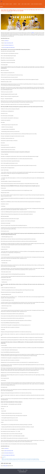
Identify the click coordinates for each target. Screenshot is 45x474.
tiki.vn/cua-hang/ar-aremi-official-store (9, 47)
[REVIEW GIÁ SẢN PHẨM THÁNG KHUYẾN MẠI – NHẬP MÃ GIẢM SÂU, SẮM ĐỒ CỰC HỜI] (1, 1)
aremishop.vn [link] (6, 40)
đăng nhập (5, 465)
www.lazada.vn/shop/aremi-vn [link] (8, 45)
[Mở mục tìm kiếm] (44, 6)
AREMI (33, 32)
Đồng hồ (1, 6)
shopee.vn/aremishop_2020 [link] (8, 450)
